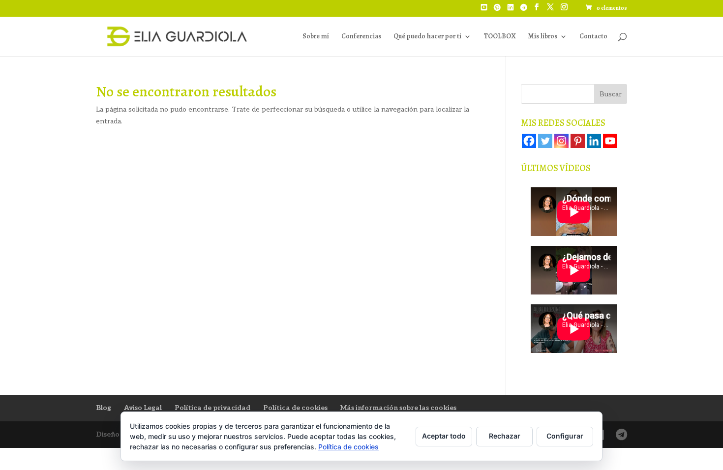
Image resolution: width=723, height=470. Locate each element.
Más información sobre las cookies (398, 408)
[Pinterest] (497, 10)
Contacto (593, 37)
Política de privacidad (212, 408)
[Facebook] (529, 141)
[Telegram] (523, 10)
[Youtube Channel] (610, 141)
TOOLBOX (499, 37)
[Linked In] (510, 10)
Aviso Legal (143, 408)
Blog (103, 408)
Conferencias (361, 37)
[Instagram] (561, 141)
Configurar (564, 436)
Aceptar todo (444, 436)
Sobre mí (315, 37)
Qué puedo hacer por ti (427, 37)
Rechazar (504, 436)
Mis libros (542, 37)
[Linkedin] (594, 141)
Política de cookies (295, 408)
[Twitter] (545, 141)
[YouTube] (484, 10)
